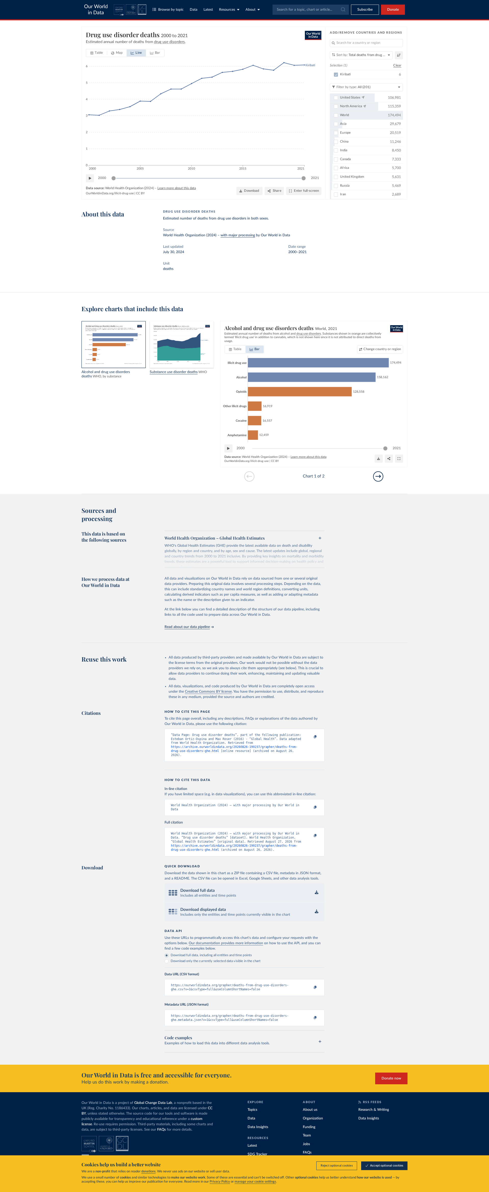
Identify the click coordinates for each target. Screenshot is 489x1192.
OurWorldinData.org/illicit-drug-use (110, 193)
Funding (309, 1127)
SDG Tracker (257, 1154)
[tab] (96, 53)
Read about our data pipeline (187, 627)
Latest (208, 9)
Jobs (306, 1144)
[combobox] (311, 10)
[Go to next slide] (378, 476)
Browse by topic (171, 9)
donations (148, 1171)
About (250, 9)
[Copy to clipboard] (310, 737)
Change (382, 349)
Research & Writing (373, 1110)
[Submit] (343, 9)
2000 (102, 178)
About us (310, 1110)
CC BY (140, 193)
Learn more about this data (176, 188)
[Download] (379, 459)
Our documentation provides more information (226, 943)
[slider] (114, 178)
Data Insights (258, 1127)
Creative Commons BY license (208, 691)
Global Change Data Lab (153, 1103)
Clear (397, 65)
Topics (252, 1110)
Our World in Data (96, 9)
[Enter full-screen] (399, 459)
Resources (227, 9)
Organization (313, 1118)
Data (193, 9)
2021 (315, 178)
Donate (393, 9)
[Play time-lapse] (90, 178)
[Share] (389, 459)
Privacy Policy (220, 1181)
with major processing (238, 235)
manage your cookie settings (255, 1181)
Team (307, 1135)
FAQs (161, 1129)
